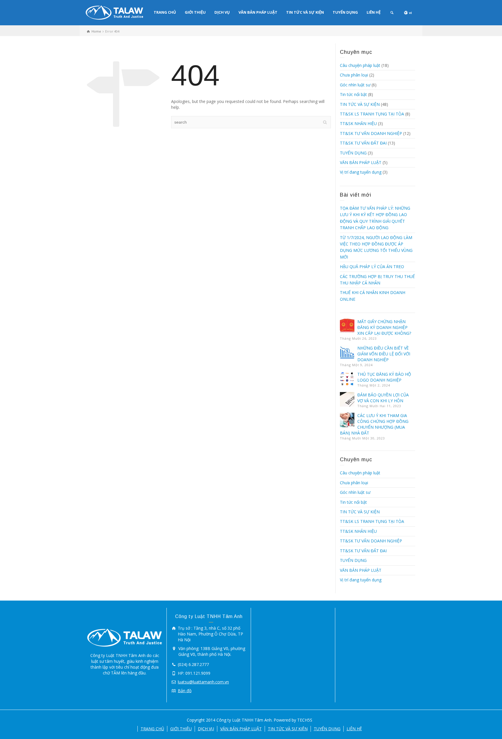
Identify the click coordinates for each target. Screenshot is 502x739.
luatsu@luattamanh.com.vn (203, 682)
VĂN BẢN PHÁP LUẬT (258, 12)
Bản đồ (184, 690)
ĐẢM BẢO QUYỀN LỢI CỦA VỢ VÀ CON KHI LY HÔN (383, 397)
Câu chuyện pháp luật (360, 65)
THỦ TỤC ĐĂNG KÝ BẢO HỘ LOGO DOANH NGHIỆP (384, 377)
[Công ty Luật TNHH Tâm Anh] (114, 12)
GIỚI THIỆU (195, 12)
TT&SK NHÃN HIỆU (358, 123)
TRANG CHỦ (165, 12)
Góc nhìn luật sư (355, 85)
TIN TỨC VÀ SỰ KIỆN (305, 12)
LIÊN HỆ (374, 12)
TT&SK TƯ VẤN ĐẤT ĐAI (363, 143)
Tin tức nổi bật (353, 94)
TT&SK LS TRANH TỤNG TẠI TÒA (372, 114)
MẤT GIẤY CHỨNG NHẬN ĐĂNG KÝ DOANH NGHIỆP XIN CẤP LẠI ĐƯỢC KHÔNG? (384, 327)
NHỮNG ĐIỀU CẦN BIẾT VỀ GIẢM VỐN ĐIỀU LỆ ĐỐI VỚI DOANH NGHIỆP (383, 353)
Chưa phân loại (354, 75)
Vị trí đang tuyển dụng (360, 172)
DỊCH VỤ (222, 12)
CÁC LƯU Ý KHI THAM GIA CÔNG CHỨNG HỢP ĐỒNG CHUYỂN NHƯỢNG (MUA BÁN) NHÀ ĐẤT (374, 424)
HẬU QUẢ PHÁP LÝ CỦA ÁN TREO (372, 266)
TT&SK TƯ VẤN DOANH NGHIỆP (371, 133)
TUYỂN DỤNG (345, 12)
